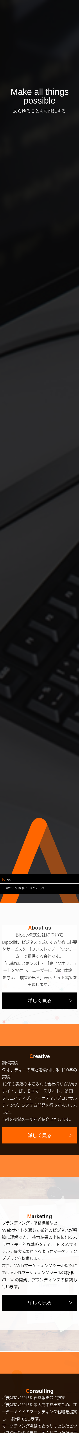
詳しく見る (39, 1000)
